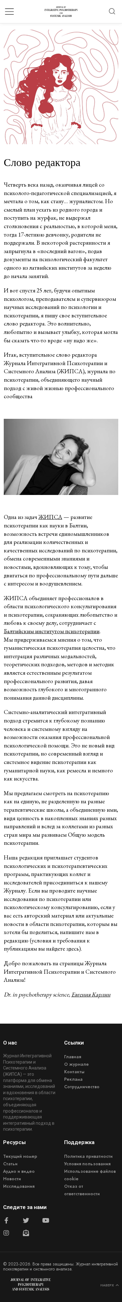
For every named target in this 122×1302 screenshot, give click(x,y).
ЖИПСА (50, 517)
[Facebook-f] (6, 1220)
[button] (112, 11)
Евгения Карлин (90, 994)
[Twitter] (26, 1220)
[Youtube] (46, 1220)
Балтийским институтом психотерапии (51, 631)
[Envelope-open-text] (26, 1233)
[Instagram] (6, 1233)
